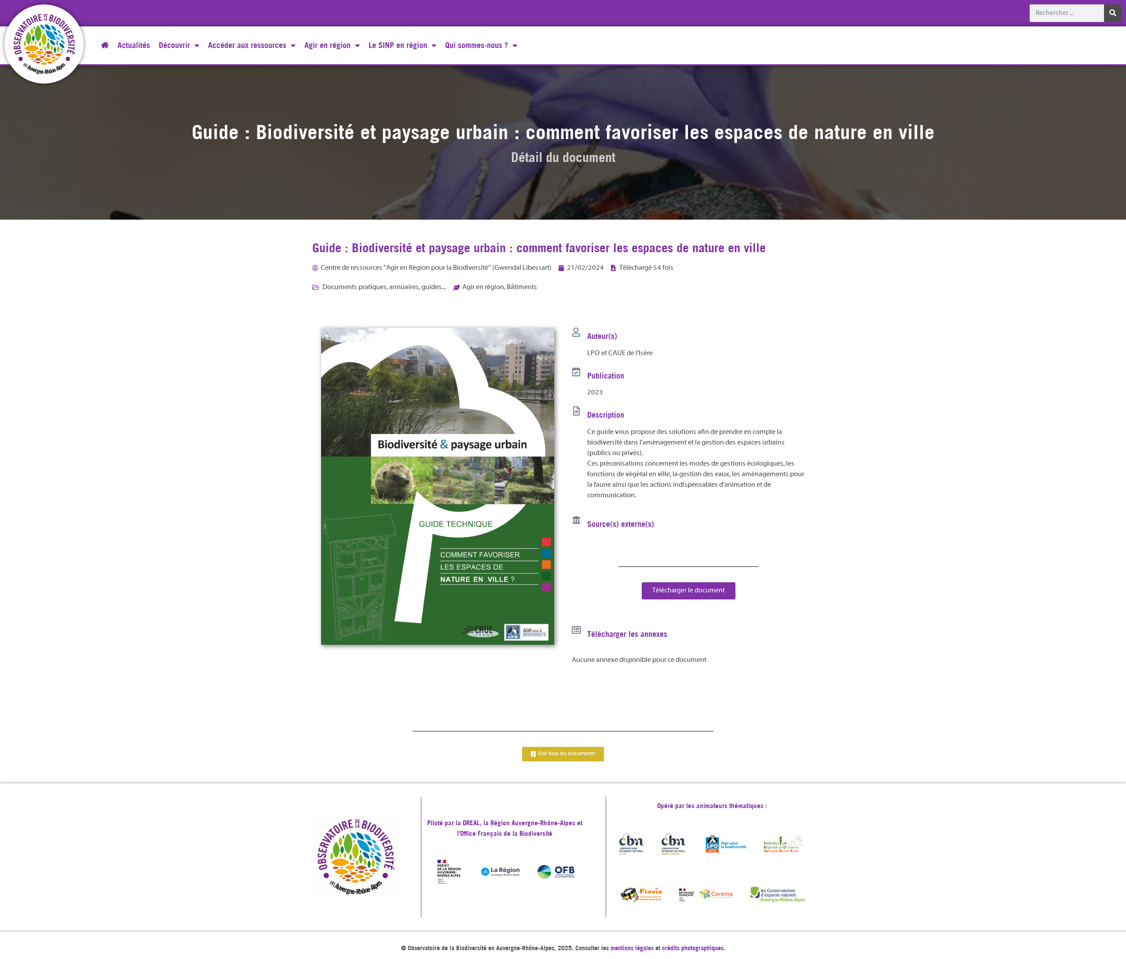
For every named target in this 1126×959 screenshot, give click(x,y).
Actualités (133, 45)
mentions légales (632, 948)
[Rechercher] (1113, 13)
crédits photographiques (693, 948)
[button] (688, 590)
